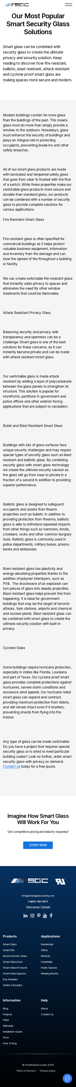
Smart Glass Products (15, 967)
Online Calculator (12, 985)
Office (44, 950)
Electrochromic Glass (15, 956)
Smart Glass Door (13, 961)
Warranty (8, 1025)
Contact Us (47, 1014)
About (44, 1008)
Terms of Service (25, 1070)
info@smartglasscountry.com (38, 895)
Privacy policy (47, 1070)
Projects (7, 1014)
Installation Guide (12, 1031)
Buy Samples (10, 979)
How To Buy (10, 1043)
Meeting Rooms (49, 973)
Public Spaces (49, 967)
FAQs (6, 1020)
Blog (5, 1008)
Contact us (11, 766)
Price (6, 1037)
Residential (47, 944)
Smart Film (8, 950)
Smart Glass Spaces (14, 973)
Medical (45, 956)
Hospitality (46, 961)
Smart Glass (10, 944)
